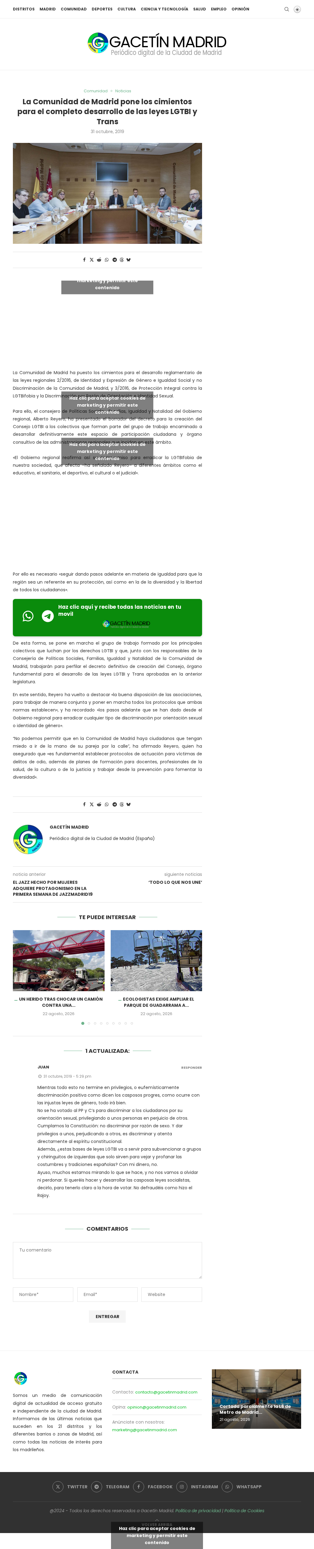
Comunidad (74, 9)
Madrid (48, 9)
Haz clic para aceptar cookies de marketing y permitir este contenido (107, 280)
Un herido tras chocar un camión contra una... (61, 1002)
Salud (199, 9)
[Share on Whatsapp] (106, 260)
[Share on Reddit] (99, 260)
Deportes (102, 9)
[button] (21, 977)
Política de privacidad (198, 1511)
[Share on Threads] (122, 260)
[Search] (287, 9)
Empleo (219, 9)
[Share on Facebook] (84, 260)
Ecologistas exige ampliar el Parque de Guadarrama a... (158, 1002)
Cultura (126, 9)
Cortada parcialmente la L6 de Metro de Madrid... (255, 1409)
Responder (191, 1067)
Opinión (240, 9)
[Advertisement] (107, 525)
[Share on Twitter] (92, 260)
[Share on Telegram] (114, 260)
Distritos (24, 9)
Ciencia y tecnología (164, 9)
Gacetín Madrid (69, 827)
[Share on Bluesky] (128, 260)
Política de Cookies (244, 1511)
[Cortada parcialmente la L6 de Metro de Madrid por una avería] (256, 1399)
